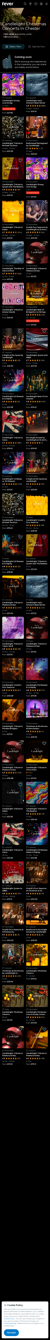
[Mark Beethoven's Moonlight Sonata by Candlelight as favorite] (44, 905)
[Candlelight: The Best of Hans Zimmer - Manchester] (13, 252)
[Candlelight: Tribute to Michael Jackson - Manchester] (13, 504)
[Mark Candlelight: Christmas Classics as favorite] (44, 947)
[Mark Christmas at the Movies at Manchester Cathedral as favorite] (44, 702)
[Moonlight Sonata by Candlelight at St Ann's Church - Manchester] (37, 422)
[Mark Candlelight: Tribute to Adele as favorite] (20, 203)
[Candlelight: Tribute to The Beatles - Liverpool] (37, 793)
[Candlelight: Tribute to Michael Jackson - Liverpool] (13, 127)
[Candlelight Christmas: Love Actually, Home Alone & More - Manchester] (37, 996)
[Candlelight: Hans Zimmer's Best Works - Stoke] (37, 587)
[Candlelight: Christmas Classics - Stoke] (13, 996)
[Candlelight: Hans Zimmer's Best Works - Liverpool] (37, 85)
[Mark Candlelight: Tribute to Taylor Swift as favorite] (20, 620)
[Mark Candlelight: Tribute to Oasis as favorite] (20, 413)
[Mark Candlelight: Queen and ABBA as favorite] (44, 331)
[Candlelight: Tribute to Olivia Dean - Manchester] (37, 751)
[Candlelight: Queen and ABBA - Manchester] (37, 339)
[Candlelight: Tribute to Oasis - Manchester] (13, 422)
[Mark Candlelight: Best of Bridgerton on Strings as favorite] (44, 285)
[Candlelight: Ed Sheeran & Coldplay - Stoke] (13, 545)
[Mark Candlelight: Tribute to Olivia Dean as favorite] (44, 743)
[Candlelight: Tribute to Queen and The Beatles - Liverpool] (37, 545)
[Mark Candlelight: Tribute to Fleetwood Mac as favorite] (44, 244)
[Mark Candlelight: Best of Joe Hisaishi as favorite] (44, 372)
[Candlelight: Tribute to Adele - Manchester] (13, 211)
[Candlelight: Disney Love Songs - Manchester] (37, 168)
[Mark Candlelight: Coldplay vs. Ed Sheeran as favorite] (20, 455)
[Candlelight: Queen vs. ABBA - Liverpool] (13, 872)
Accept (11, 1332)
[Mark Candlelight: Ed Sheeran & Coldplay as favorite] (20, 372)
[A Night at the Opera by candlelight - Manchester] (37, 463)
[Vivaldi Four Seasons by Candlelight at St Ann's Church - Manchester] (37, 211)
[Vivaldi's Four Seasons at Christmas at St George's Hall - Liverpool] (37, 872)
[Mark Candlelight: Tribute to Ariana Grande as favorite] (20, 285)
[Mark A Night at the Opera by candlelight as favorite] (20, 331)
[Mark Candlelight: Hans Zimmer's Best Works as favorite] (44, 76)
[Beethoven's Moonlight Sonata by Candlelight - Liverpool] (37, 914)
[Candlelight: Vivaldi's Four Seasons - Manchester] (13, 669)
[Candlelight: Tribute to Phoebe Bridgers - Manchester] (13, 710)
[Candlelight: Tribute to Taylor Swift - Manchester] (13, 628)
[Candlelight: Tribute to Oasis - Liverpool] (13, 834)
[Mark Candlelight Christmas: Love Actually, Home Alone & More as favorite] (44, 988)
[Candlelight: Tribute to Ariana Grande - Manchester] (13, 294)
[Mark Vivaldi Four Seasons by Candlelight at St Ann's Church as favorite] (44, 203)
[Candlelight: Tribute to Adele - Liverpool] (13, 793)
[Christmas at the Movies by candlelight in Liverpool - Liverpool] (13, 955)
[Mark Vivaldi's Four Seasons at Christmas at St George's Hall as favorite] (44, 864)
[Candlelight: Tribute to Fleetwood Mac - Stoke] (37, 628)
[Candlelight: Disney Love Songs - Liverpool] (13, 85)
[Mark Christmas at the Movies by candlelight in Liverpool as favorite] (20, 947)
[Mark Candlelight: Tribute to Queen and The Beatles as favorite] (20, 160)
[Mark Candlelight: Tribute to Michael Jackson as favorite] (20, 119)
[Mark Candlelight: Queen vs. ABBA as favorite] (20, 864)
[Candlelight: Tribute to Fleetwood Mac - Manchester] (37, 252)
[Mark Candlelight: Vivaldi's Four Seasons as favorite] (44, 496)
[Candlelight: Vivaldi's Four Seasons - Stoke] (37, 504)
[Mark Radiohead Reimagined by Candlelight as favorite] (44, 119)
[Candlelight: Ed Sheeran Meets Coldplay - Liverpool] (37, 834)
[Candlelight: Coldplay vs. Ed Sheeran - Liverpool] (13, 463)
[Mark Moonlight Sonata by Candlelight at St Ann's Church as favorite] (44, 413)
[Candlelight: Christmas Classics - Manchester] (37, 955)
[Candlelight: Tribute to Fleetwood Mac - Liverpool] (13, 587)
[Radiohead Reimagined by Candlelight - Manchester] (37, 127)
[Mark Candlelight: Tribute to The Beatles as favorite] (44, 784)
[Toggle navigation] (46, 4)
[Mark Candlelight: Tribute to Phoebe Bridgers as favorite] (20, 702)
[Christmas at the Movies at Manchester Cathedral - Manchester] (37, 710)
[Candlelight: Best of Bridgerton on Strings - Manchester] (37, 294)
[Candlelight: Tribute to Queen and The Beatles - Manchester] (13, 168)
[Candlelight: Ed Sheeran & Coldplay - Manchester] (13, 380)
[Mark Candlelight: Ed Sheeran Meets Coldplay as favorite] (44, 826)
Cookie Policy (9, 1319)
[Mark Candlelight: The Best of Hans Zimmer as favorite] (20, 244)
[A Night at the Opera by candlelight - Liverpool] (13, 339)
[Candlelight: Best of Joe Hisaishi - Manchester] (37, 380)
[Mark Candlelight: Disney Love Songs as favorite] (20, 76)
